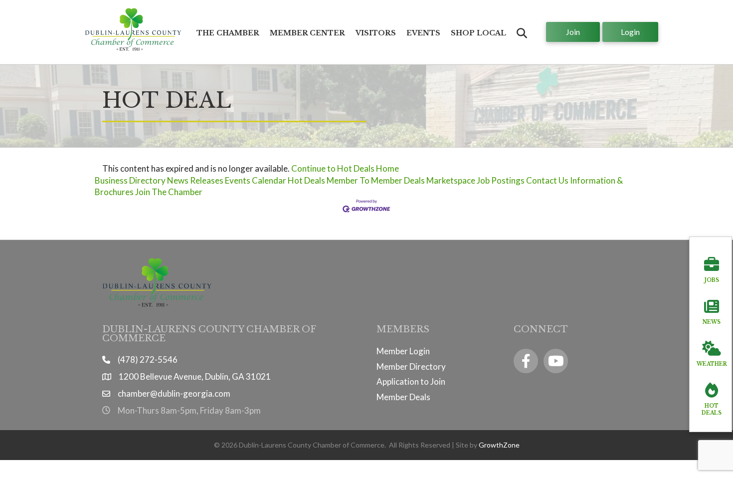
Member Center (307, 32)
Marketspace (450, 180)
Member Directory (411, 366)
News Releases (195, 180)
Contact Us (547, 180)
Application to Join (410, 381)
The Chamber (227, 32)
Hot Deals (306, 180)
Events (423, 32)
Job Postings (501, 180)
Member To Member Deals (376, 180)
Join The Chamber (168, 192)
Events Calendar (255, 180)
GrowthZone (499, 445)
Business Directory (130, 180)
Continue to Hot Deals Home (345, 168)
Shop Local (478, 32)
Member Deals (403, 397)
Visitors (376, 32)
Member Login (403, 351)
